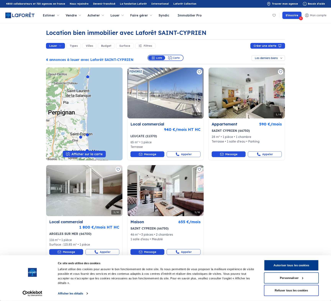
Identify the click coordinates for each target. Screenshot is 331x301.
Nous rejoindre (79, 3)
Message (150, 154)
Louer (53, 46)
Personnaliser (289, 277)
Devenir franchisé (104, 4)
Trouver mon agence (285, 3)
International (160, 3)
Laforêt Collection (184, 4)
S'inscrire (294, 16)
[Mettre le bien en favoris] (199, 72)
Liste (159, 58)
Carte (176, 58)
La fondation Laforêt (133, 4)
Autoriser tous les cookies (291, 265)
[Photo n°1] (165, 93)
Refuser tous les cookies (291, 290)
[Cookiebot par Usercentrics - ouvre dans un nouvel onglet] (32, 293)
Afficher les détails (70, 293)
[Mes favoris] (274, 15)
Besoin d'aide (316, 3)
